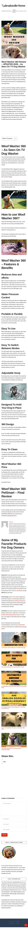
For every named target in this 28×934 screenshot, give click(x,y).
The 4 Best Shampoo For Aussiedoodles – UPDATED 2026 (11, 749)
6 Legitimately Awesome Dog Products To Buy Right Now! (14, 687)
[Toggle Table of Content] (14, 138)
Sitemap (17, 923)
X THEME (17, 921)
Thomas (11, 522)
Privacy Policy (12, 923)
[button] (26, 4)
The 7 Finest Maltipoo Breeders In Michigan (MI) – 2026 (13, 728)
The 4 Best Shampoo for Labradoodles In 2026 (12, 667)
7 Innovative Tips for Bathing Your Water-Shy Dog (13, 647)
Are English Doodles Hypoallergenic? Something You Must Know (13, 707)
